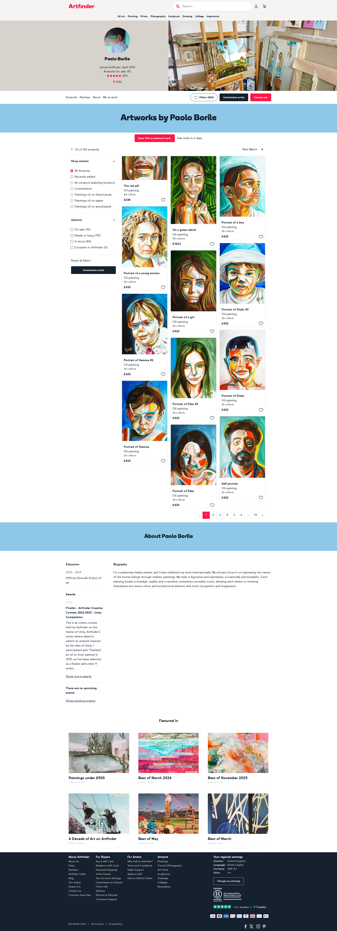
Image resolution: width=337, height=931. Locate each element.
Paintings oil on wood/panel (93, 206)
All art (121, 16)
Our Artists (74, 882)
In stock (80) (83, 241)
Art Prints (163, 869)
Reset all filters (80, 260)
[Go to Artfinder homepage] (81, 6)
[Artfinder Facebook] (246, 926)
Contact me (260, 97)
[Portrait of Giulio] (242, 371)
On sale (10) (82, 229)
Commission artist (234, 97)
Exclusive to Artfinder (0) (91, 247)
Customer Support (106, 899)
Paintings (163, 861)
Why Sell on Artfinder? (140, 861)
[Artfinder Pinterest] (264, 926)
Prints (144, 16)
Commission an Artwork (109, 882)
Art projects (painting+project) (95, 182)
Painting (133, 16)
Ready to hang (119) (88, 235)
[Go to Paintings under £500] (99, 758)
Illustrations (164, 886)
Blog (71, 878)
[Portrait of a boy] (242, 198)
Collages (162, 882)
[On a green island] (193, 201)
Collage (199, 16)
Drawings (163, 878)
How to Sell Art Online (139, 878)
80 (129, 71)
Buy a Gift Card (104, 861)
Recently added (85, 176)
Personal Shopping (106, 869)
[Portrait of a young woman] (144, 248)
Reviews (85, 97)
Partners (73, 869)
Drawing (187, 16)
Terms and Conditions (139, 865)
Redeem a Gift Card (107, 865)
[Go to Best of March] (238, 819)
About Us (73, 861)
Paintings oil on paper (89, 200)
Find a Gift (102, 886)
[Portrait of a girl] (193, 292)
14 (255, 515)
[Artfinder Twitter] (251, 926)
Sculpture (174, 16)
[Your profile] (256, 6)
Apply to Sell (134, 874)
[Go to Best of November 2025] (238, 758)
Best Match (250, 149)
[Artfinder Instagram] (258, 926)
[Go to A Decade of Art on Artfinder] (99, 819)
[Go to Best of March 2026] (169, 758)
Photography (158, 16)
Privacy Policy (115, 924)
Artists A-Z (74, 886)
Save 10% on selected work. (154, 138)
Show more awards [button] (78, 676)
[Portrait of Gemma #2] (144, 335)
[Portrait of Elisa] (193, 466)
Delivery (100, 890)
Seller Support (135, 869)
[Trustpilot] (239, 906)
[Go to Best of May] (169, 819)
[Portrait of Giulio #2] (242, 284)
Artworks (71, 97)
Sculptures (164, 874)
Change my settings (228, 881)
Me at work (110, 97)
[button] (93, 161)
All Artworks (82, 170)
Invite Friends (103, 874)
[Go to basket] (264, 6)
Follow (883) (206, 97)
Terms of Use (97, 924)
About (97, 97)
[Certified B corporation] (227, 894)
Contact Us (74, 890)
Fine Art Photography (170, 865)
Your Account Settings (108, 878)
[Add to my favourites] (163, 199)
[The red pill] (144, 179)
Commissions (83, 188)
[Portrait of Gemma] (144, 422)
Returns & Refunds (107, 895)
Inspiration (213, 16)
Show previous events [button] (80, 700)
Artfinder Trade (77, 874)
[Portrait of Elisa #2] (193, 379)
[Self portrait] (242, 458)
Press (71, 865)
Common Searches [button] (79, 895)
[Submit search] (177, 6)
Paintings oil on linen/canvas (93, 194)
